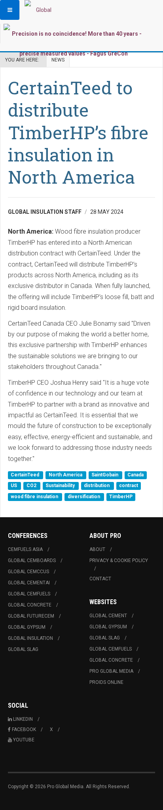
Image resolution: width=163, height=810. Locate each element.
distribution (97, 486)
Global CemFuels (29, 594)
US (14, 486)
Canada (135, 475)
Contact (100, 579)
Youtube (23, 740)
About (97, 549)
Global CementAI (29, 582)
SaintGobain (105, 475)
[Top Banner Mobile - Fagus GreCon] (73, 43)
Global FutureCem (31, 616)
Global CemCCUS (28, 571)
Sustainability (60, 486)
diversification (84, 496)
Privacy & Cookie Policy (118, 560)
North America (66, 475)
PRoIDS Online (106, 682)
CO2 (32, 486)
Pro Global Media (111, 671)
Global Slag (23, 649)
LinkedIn (23, 719)
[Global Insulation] (40, 10)
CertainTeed (25, 475)
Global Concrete (29, 605)
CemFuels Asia (25, 549)
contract (128, 486)
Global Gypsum (26, 627)
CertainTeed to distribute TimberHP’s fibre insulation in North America (78, 132)
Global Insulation (30, 638)
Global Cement (108, 615)
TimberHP (121, 496)
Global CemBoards (32, 560)
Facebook (24, 729)
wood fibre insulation (35, 496)
